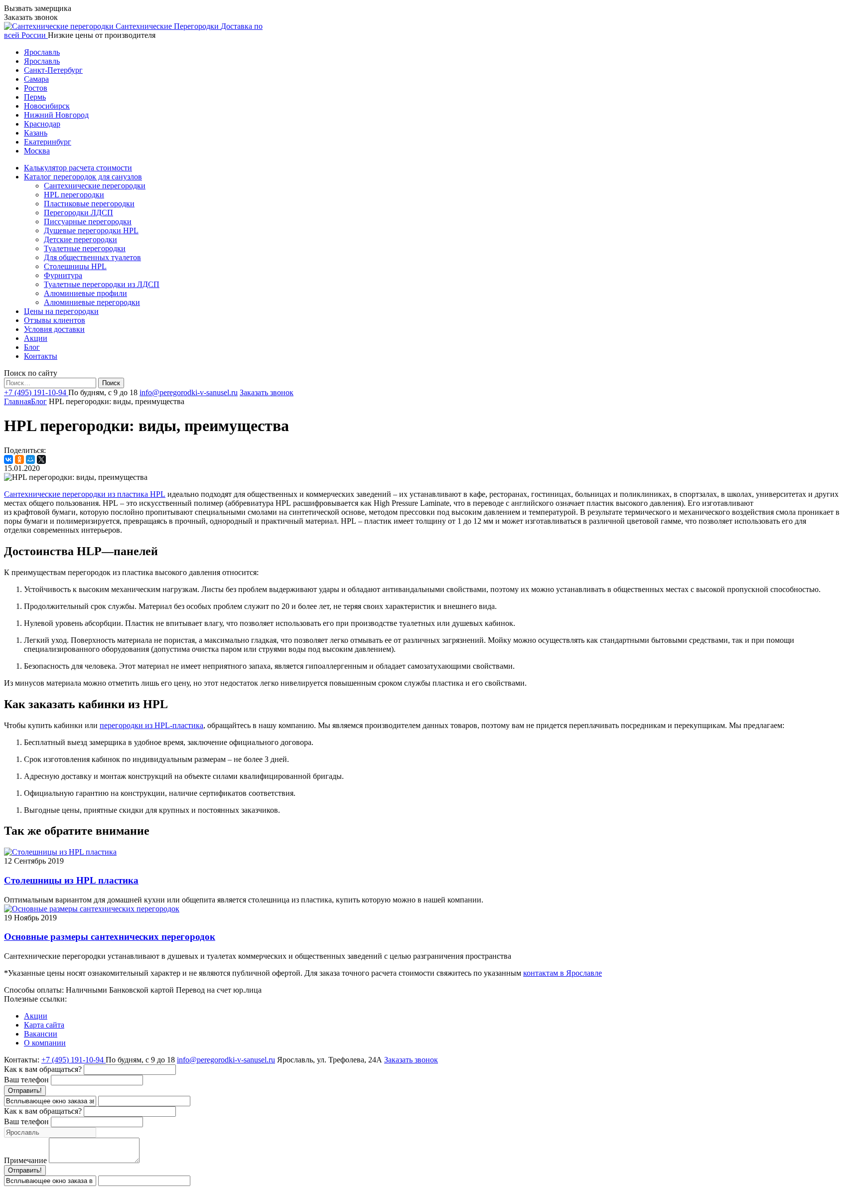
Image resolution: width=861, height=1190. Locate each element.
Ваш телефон (26, 1079)
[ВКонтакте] (8, 459)
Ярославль (42, 52)
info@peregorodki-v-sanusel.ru (189, 392)
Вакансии (40, 1034)
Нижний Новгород (56, 115)
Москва (37, 151)
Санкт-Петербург (53, 70)
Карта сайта (44, 1025)
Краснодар (42, 124)
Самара (36, 79)
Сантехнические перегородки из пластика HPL (84, 494)
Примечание (25, 1160)
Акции (35, 1016)
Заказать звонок (266, 392)
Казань (35, 133)
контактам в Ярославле (562, 973)
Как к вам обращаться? (43, 1069)
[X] (41, 459)
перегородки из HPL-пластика (151, 725)
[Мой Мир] (30, 459)
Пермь (35, 97)
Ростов (35, 88)
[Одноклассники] (19, 459)
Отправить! (25, 1090)
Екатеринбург (47, 142)
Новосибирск (47, 106)
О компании (45, 1043)
